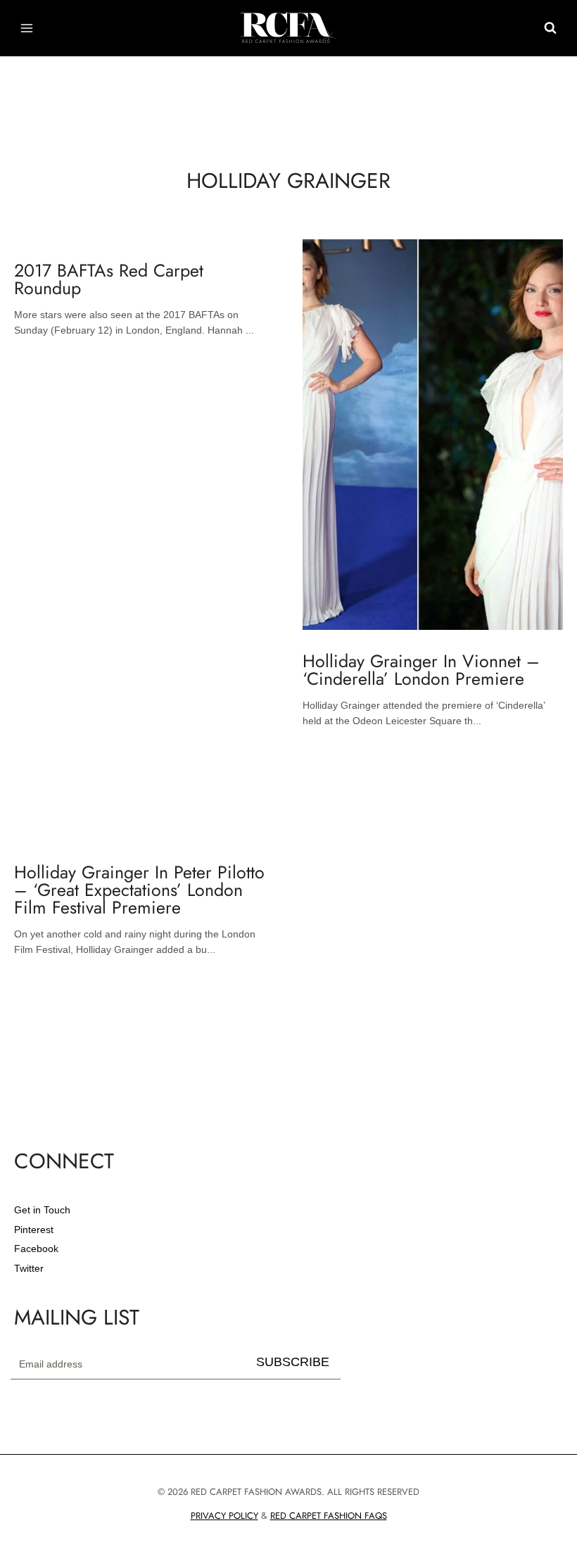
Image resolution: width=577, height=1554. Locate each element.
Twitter (29, 1268)
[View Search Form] (550, 28)
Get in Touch (42, 1209)
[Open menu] (27, 28)
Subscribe (292, 1362)
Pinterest (33, 1229)
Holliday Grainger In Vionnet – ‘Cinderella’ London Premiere (421, 669)
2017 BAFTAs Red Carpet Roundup (108, 279)
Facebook (36, 1248)
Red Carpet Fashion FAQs (328, 1515)
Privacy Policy (224, 1515)
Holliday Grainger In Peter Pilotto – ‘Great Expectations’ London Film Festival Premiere (139, 889)
